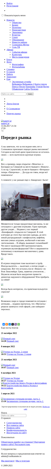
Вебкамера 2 (28, 84)
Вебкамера (17, 84)
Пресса (15, 86)
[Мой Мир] (9, 324)
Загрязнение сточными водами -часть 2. (25, 401)
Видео (46, 86)
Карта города (41, 84)
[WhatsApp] (18, 324)
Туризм (39, 86)
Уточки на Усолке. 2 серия (19, 354)
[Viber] (15, 324)
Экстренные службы (21, 81)
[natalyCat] (6, 121)
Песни (22, 86)
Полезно (34, 89)
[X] (12, 324)
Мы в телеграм (23, 461)
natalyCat (5, 123)
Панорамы (30, 86)
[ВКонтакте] (3, 324)
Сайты (27, 89)
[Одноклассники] (6, 324)
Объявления (17, 89)
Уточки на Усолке (15, 380)
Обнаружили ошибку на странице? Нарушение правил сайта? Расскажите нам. (23, 443)
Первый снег (13, 341)
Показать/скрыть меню (15, 15)
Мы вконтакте (7, 461)
